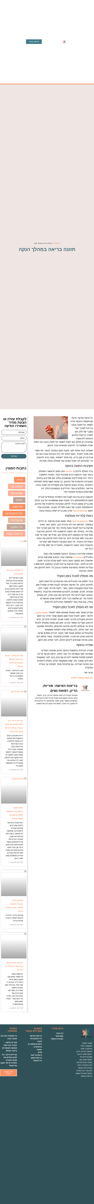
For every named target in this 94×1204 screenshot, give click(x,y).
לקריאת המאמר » (15, 617)
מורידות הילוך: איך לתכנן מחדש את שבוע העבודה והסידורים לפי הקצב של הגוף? (8, 1060)
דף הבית (56, 243)
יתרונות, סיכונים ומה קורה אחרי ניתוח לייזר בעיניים (14, 966)
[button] (51, 41)
